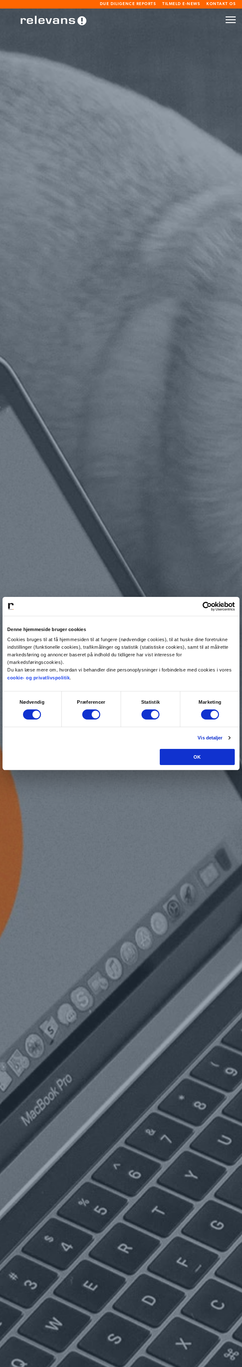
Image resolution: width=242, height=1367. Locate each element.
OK (197, 757)
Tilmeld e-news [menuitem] (181, 4)
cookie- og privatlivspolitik (38, 677)
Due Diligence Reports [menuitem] (128, 4)
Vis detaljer (210, 737)
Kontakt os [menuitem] (221, 4)
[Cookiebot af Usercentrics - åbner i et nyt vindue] (207, 606)
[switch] (91, 714)
